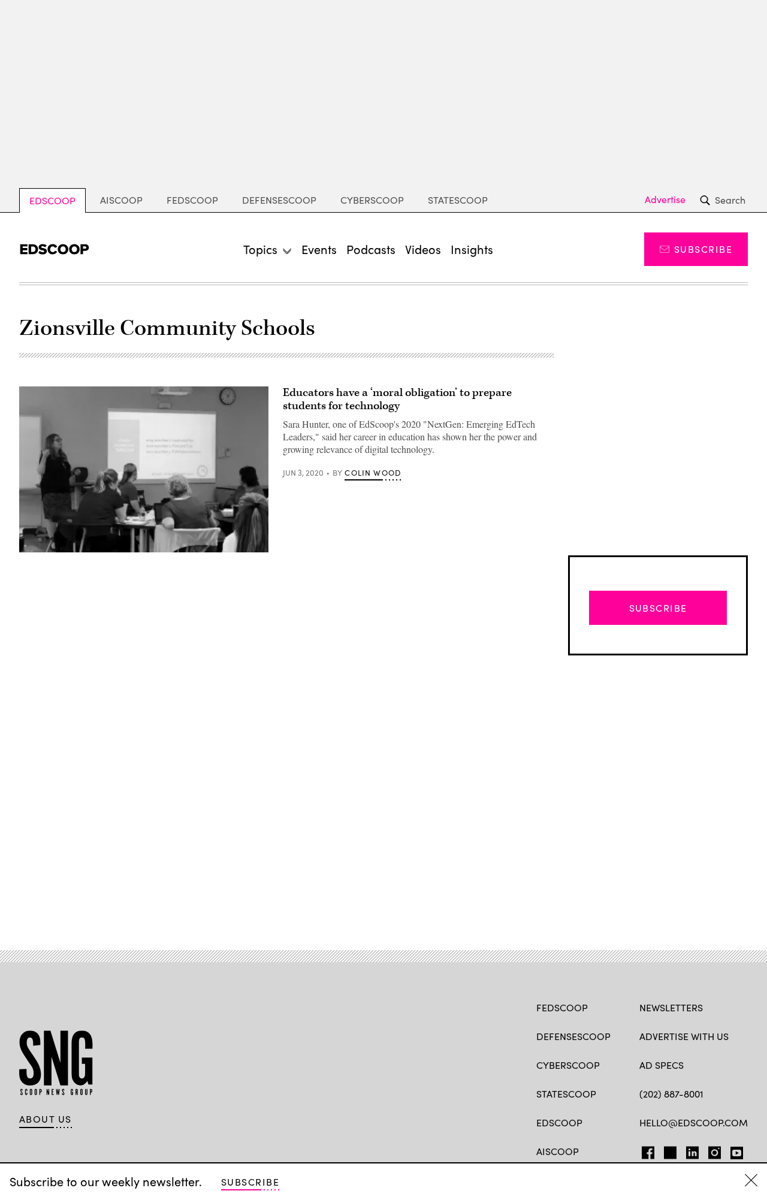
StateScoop (458, 200)
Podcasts (370, 249)
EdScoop (52, 200)
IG (711, 1150)
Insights (472, 249)
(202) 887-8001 (671, 1093)
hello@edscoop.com (693, 1122)
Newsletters (671, 1007)
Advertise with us (684, 1036)
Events (319, 249)
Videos (423, 249)
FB (645, 1150)
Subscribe (703, 249)
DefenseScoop (279, 200)
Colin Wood (373, 472)
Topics (260, 249)
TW (668, 1150)
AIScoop (121, 200)
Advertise (665, 199)
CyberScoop (372, 200)
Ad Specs (661, 1065)
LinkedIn (692, 1150)
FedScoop (192, 200)
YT (733, 1150)
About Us (45, 1119)
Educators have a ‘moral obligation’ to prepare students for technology (397, 399)
